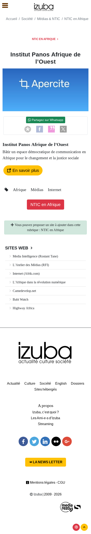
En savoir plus (25, 170)
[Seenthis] (51, 129)
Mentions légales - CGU (47, 482)
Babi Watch (20, 299)
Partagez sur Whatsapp (47, 120)
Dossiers (77, 383)
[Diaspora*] (27, 129)
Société (27, 19)
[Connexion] (76, 527)
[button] (3, 5)
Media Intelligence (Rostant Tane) (35, 256)
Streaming (45, 424)
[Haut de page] (84, 527)
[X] (63, 129)
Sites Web (17, 248)
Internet (54, 189)
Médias (37, 189)
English (61, 383)
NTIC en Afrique (76, 19)
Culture (29, 383)
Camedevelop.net (24, 291)
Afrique (20, 189)
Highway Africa (23, 308)
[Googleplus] (67, 441)
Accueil (11, 19)
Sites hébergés (45, 389)
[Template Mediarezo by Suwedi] (66, 507)
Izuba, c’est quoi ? (45, 412)
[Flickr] (56, 441)
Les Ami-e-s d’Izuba (45, 418)
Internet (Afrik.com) (26, 273)
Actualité (13, 383)
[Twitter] (34, 441)
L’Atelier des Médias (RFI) (30, 265)
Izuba (37, 494)
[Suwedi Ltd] (77, 507)
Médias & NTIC (48, 19)
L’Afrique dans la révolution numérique (39, 282)
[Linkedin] (45, 441)
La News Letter (47, 462)
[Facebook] (39, 129)
